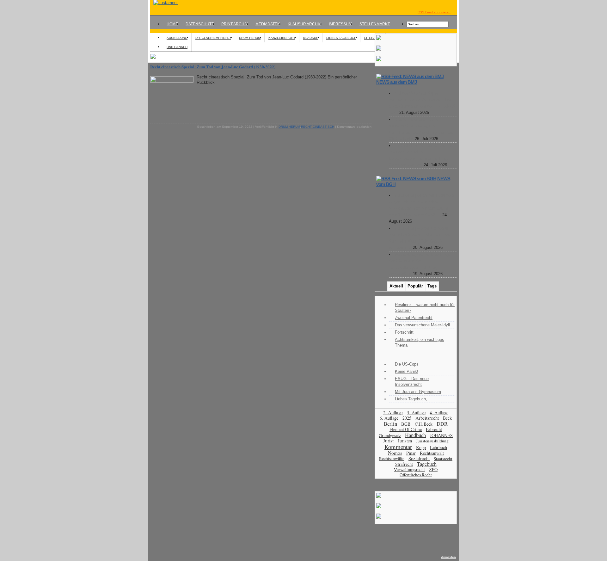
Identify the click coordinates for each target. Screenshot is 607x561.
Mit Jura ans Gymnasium (418, 391)
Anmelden (448, 557)
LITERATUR (373, 38)
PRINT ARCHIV (234, 24)
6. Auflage (389, 418)
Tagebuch (427, 463)
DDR (442, 423)
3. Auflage (416, 413)
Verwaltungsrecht (409, 469)
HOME (172, 24)
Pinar (411, 453)
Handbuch (415, 435)
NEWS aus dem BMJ (396, 82)
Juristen (405, 441)
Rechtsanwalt (432, 453)
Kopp (421, 447)
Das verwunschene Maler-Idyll (422, 325)
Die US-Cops (407, 364)
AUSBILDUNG (177, 38)
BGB (406, 424)
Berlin (390, 423)
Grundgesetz (390, 435)
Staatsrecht (443, 458)
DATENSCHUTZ (200, 24)
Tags (432, 286)
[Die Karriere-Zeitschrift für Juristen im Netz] (164, 2)
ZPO (433, 469)
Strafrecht (404, 464)
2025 (406, 418)
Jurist (388, 440)
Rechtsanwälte (391, 458)
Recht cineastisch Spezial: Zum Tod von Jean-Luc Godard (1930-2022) (212, 67)
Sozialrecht (419, 458)
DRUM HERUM (250, 38)
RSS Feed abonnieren (434, 12)
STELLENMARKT (374, 24)
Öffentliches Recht (416, 475)
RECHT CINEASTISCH (317, 126)
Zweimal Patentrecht (413, 317)
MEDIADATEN (267, 24)
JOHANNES (441, 435)
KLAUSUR (310, 38)
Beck (447, 418)
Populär (415, 286)
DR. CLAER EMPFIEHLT (213, 38)
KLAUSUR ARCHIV (304, 24)
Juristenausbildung (432, 441)
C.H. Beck (423, 424)
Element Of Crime (405, 429)
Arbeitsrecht (427, 418)
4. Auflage (439, 413)
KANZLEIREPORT (281, 38)
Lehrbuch (438, 447)
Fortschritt (404, 332)
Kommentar (398, 447)
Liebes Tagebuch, (411, 399)
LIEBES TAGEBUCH (341, 38)
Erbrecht (434, 429)
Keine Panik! (406, 371)
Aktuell (396, 286)
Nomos (395, 453)
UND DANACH (177, 47)
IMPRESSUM (340, 24)
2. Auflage (393, 412)
